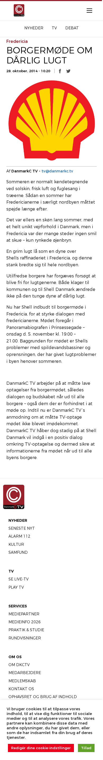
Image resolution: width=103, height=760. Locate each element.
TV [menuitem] (54, 28)
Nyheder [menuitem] (33, 28)
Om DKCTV (19, 664)
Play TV (16, 587)
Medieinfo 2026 (24, 622)
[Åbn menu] (86, 10)
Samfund (18, 552)
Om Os (15, 656)
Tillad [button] (86, 748)
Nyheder (17, 520)
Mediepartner (23, 614)
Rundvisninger (24, 638)
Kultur (16, 544)
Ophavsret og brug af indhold (42, 696)
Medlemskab (22, 681)
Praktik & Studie (26, 630)
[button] (60, 71)
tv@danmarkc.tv (57, 171)
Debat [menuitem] (72, 28)
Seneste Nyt (21, 528)
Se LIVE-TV (18, 579)
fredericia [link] (17, 41)
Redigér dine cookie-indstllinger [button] (41, 748)
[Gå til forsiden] (17, 10)
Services (17, 606)
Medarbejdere (24, 672)
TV (11, 571)
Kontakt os (21, 688)
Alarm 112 (19, 536)
